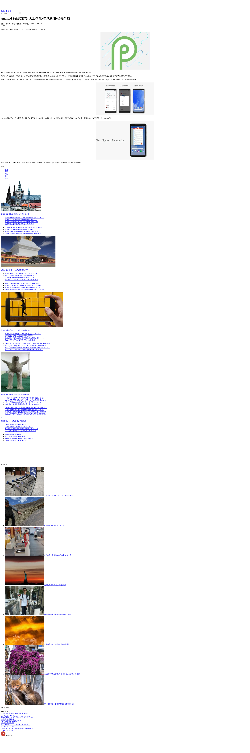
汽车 (6, 172)
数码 (9, 11)
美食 (6, 178)
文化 (6, 176)
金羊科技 (4, 11)
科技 (6, 174)
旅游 (6, 170)
